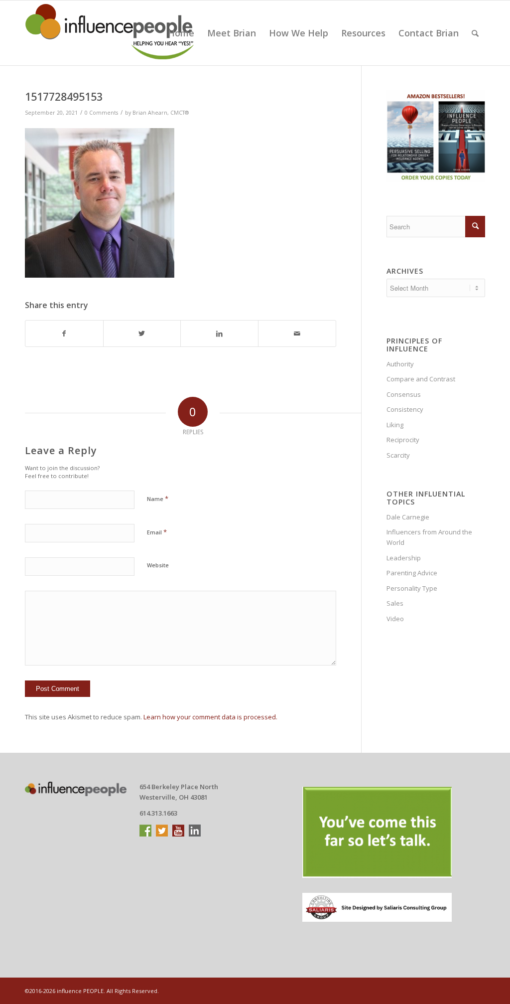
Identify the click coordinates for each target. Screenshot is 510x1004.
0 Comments (101, 112)
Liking (394, 424)
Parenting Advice (411, 572)
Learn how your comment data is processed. (210, 716)
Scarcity (398, 455)
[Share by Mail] (297, 333)
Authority (400, 363)
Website (158, 565)
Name (157, 498)
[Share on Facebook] (64, 333)
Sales (394, 603)
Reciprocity (402, 439)
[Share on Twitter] (142, 333)
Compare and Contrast (420, 378)
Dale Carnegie (407, 516)
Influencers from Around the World (429, 537)
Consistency (404, 409)
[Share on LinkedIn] (219, 333)
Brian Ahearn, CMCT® (160, 112)
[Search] (475, 32)
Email (157, 531)
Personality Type (411, 588)
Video (395, 618)
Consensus (403, 394)
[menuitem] (181, 32)
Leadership (403, 557)
